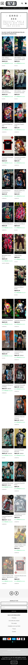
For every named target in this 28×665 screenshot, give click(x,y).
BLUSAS (3, 65)
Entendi (14, 662)
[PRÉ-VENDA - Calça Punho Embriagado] (20, 45)
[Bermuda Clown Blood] (8, 243)
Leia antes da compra (14, 620)
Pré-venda (14, 623)
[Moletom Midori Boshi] (20, 274)
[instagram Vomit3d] (11, 593)
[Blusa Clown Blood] (20, 211)
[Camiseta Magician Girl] (8, 111)
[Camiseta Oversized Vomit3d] (8, 145)
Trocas (14, 628)
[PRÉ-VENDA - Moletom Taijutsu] (8, 45)
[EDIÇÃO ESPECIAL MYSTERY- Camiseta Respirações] (20, 178)
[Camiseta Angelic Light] (20, 111)
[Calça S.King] (20, 243)
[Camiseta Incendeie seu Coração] (20, 145)
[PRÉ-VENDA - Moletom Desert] (8, 78)
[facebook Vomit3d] (16, 593)
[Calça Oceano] (8, 339)
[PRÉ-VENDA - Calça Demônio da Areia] (20, 78)
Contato (14, 631)
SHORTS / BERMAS (5, 263)
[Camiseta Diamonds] (20, 307)
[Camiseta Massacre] (8, 211)
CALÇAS (16, 65)
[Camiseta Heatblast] (8, 307)
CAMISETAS (4, 165)
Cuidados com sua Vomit (14, 626)
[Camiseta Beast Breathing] (8, 178)
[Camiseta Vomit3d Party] (20, 470)
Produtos (14, 617)
